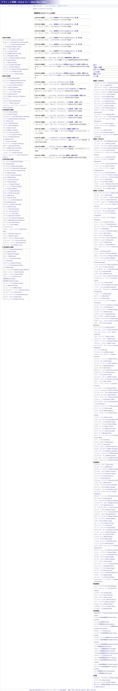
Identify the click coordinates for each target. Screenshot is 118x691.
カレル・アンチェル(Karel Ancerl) (103, 235)
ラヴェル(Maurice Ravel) (9, 251)
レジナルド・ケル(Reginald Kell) (103, 608)
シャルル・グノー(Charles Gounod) (12, 152)
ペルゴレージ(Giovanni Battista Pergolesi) (14, 58)
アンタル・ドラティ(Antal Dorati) (103, 195)
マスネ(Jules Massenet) (9, 202)
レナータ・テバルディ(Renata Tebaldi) (104, 682)
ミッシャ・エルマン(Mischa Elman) (104, 543)
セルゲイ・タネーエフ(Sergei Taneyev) (13, 238)
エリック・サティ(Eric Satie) (10, 213)
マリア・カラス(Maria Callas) (102, 680)
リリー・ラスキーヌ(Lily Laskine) (103, 561)
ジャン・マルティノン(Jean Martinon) (104, 244)
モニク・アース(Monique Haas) (102, 433)
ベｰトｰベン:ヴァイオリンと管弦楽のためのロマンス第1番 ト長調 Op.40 (68, 64)
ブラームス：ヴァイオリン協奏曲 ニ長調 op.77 (62, 146)
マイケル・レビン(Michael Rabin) (103, 536)
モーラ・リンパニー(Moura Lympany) (104, 431)
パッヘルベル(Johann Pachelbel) (12, 64)
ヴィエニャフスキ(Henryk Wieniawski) (13, 218)
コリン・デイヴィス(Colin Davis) (103, 242)
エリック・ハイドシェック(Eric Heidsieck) (105, 363)
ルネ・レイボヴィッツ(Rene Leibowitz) (104, 316)
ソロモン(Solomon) (99, 403)
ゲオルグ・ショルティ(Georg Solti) (103, 240)
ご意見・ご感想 (97, 67)
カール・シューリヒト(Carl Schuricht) (104, 150)
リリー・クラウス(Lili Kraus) (102, 439)
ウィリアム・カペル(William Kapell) (104, 352)
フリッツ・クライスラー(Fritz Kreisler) (104, 527)
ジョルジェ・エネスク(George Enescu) (105, 107)
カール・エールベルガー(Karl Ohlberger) (105, 586)
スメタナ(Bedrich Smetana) (10, 130)
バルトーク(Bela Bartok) (9, 256)
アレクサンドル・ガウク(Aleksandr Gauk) (105, 141)
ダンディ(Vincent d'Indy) (9, 197)
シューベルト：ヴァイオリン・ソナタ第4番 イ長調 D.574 (65, 122)
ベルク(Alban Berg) (8, 267)
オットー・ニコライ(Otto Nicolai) (12, 91)
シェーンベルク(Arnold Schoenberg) (13, 265)
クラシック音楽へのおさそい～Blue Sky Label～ (24, 2)
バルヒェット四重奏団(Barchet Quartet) (105, 648)
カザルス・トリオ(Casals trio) (102, 631)
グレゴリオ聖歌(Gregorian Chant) (12, 53)
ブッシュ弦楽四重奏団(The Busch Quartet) (105, 664)
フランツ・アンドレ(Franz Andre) (103, 282)
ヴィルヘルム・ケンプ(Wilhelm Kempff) (105, 455)
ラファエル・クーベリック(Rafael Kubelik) (105, 309)
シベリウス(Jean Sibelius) (10, 188)
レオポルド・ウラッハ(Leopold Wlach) (104, 606)
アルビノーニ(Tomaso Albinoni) (11, 67)
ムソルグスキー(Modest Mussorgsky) (13, 166)
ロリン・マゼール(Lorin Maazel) (103, 323)
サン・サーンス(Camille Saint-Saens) (13, 161)
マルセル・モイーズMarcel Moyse (103, 604)
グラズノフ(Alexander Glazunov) (12, 233)
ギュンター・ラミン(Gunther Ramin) (104, 101)
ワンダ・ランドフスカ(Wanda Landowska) (105, 451)
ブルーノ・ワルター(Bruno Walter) (103, 181)
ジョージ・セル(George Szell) (102, 251)
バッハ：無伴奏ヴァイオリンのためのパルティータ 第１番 (65, 37)
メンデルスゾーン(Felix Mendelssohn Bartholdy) (16, 116)
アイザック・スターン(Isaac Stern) (103, 464)
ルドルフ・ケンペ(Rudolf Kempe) (103, 311)
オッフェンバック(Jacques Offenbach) (13, 143)
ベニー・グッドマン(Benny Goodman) (104, 601)
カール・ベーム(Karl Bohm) (101, 228)
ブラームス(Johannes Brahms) (11, 136)
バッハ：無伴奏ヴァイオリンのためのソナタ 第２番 (63, 24)
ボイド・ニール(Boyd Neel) (101, 296)
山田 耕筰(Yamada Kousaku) (10, 281)
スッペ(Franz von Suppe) (10, 141)
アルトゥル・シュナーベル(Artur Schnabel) (106, 329)
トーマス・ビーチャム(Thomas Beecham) (105, 163)
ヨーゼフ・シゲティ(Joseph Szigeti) (104, 557)
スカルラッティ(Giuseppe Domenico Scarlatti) (15, 42)
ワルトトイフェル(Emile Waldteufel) (12, 200)
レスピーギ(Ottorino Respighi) (11, 254)
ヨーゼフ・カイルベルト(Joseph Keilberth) (105, 186)
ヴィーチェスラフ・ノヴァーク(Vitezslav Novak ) (16, 290)
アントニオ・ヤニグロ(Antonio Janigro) (105, 473)
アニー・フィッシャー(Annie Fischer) (104, 327)
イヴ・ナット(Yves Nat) (100, 350)
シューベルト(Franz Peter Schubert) (13, 85)
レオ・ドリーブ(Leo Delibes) (11, 224)
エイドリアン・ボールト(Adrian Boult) (104, 211)
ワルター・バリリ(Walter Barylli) (103, 575)
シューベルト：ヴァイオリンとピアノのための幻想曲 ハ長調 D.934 (67, 95)
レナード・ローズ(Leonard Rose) (103, 570)
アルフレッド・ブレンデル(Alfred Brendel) (105, 341)
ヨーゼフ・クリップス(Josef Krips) (103, 307)
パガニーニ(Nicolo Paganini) (10, 87)
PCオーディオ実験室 (99, 69)
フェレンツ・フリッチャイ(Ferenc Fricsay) (106, 174)
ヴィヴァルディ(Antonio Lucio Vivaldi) (13, 40)
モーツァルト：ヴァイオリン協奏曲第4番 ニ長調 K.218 (64, 57)
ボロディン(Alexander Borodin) (11, 145)
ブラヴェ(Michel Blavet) (9, 60)
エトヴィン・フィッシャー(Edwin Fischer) (105, 358)
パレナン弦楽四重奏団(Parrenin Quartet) (105, 657)
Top (51, 8)
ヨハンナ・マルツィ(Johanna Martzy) (104, 559)
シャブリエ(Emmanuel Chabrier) (12, 215)
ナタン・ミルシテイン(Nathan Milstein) (105, 518)
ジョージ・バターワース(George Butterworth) (15, 294)
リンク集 (95, 76)
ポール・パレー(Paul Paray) (101, 298)
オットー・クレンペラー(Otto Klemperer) (105, 224)
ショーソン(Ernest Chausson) (11, 209)
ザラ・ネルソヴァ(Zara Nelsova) (103, 498)
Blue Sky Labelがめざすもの (37, 689)
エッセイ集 (96, 71)
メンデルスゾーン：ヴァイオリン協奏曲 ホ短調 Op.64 (64, 128)
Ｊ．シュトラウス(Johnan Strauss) (12, 134)
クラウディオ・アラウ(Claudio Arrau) (104, 372)
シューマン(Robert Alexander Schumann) (14, 118)
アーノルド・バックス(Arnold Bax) (12, 292)
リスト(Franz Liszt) (8, 121)
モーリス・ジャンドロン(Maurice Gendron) (106, 550)
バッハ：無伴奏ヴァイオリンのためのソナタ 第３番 (63, 31)
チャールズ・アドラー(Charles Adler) (104, 114)
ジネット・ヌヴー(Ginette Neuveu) (103, 505)
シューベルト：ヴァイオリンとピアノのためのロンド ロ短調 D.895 (67, 88)
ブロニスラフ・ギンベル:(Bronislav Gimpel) (106, 529)
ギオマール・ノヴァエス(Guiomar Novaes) (106, 370)
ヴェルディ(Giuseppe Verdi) (10, 123)
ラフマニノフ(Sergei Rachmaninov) (12, 249)
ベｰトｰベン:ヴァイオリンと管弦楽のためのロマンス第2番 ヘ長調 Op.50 (68, 73)
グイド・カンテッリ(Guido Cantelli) (104, 105)
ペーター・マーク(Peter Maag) (102, 293)
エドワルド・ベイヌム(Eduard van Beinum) (106, 98)
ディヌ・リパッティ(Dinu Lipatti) (103, 408)
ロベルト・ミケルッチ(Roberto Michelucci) (106, 572)
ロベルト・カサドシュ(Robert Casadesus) (105, 446)
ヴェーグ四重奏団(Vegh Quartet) (103, 673)
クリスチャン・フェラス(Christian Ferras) (105, 489)
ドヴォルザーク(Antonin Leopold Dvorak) (14, 170)
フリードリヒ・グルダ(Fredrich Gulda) (104, 421)
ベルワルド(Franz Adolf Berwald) (12, 100)
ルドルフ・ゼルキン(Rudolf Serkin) (103, 442)
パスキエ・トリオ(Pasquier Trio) (103, 655)
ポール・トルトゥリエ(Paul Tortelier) (104, 534)
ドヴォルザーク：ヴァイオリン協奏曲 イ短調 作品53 (63, 155)
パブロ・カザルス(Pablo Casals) (103, 273)
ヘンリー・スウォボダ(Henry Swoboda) (105, 287)
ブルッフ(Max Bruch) (8, 195)
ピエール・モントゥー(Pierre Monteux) (104, 172)
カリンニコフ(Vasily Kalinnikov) (11, 190)
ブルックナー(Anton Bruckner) (11, 132)
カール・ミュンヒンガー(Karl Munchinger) (105, 231)
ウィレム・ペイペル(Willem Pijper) (12, 287)
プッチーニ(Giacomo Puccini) (11, 179)
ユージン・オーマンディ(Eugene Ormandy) (106, 305)
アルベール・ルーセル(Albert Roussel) (13, 299)
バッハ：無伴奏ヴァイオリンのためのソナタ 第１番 (64, 17)
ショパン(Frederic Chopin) (10, 114)
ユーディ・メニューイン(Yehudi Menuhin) (105, 554)
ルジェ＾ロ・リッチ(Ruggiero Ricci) (104, 566)
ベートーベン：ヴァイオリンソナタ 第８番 (61, 82)
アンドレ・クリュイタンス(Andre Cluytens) (106, 145)
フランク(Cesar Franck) (9, 127)
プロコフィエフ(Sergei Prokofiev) (12, 263)
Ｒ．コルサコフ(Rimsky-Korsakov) (12, 175)
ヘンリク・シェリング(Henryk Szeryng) (105, 532)
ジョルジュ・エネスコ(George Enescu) (105, 514)
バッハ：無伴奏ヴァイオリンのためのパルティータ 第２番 (65, 44)
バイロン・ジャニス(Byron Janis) (103, 417)
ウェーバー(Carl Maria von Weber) (12, 89)
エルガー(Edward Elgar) (9, 177)
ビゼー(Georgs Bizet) (8, 163)
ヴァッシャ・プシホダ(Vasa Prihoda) (104, 577)
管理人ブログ (97, 74)
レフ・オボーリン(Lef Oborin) (102, 444)
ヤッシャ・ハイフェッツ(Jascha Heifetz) (105, 552)
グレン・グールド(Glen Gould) (102, 381)
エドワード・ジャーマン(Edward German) (14, 242)
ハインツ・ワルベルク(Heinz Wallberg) (104, 258)
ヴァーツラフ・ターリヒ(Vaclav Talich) (104, 188)
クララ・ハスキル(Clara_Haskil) (103, 374)
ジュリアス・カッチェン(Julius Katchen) (105, 394)
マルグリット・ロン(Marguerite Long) (104, 428)
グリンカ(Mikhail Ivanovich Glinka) (12, 148)
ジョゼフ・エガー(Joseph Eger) (103, 592)
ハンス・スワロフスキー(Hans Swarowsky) (106, 264)
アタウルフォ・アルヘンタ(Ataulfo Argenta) (106, 83)
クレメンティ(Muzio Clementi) (11, 103)
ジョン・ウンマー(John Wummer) (103, 595)
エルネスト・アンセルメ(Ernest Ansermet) (105, 148)
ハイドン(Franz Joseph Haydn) (11, 78)
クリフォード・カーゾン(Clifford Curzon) (105, 377)
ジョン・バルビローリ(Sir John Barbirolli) (105, 253)
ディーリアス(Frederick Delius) (11, 222)
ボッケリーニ (6, 98)
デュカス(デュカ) (7, 227)
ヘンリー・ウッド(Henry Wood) (103, 130)
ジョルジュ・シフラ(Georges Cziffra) (104, 399)
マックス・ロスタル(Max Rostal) (103, 539)
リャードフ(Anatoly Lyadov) (10, 236)
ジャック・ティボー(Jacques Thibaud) (104, 509)
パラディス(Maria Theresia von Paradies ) (14, 96)
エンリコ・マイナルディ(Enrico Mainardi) (105, 484)
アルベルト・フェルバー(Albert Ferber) (105, 343)
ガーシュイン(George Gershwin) (12, 258)
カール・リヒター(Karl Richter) (102, 233)
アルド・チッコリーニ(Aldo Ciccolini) (104, 336)
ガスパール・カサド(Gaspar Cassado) (104, 487)
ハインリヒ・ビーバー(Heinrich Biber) (13, 73)
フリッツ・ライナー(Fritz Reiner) (103, 179)
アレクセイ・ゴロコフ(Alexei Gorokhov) (105, 471)
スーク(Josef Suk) (8, 260)
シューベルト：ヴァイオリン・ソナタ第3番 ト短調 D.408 (65, 115)
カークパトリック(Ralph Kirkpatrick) (104, 365)
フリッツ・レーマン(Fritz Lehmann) (104, 123)
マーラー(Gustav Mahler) (9, 181)
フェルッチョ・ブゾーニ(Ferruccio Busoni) (14, 240)
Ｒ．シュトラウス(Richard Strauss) (12, 186)
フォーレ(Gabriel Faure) (9, 206)
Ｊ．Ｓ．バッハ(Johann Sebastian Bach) (14, 44)
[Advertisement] (15, 22)
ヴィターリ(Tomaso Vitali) (10, 51)
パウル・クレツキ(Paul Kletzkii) (102, 271)
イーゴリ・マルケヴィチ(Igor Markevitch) (105, 199)
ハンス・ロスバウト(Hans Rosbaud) (104, 267)
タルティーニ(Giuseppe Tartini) (11, 49)
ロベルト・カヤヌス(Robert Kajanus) (104, 132)
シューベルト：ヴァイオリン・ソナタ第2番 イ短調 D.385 (65, 108)
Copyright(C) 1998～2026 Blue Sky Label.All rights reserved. (77, 689)
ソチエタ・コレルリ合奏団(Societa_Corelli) (106, 637)
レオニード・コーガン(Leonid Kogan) (104, 568)
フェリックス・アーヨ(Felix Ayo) (103, 525)
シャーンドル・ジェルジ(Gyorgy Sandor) (105, 388)
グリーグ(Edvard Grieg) (9, 173)
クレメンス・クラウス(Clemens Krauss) (105, 103)
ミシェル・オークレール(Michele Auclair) (105, 541)
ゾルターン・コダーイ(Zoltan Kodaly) (13, 274)
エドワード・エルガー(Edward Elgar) (104, 96)
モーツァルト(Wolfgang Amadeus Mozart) (14, 80)
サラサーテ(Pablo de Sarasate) (11, 193)
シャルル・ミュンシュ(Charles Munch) (104, 157)
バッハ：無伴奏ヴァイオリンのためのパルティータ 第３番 (65, 51)
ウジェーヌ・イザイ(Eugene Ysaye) (12, 245)
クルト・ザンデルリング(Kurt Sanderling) (105, 237)
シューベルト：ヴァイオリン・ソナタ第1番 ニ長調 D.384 (65, 102)
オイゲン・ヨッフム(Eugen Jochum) (104, 222)
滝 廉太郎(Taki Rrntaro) (9, 278)
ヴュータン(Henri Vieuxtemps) (11, 150)
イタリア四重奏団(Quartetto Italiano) (104, 624)
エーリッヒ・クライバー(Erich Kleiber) (104, 94)
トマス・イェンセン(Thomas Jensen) (104, 166)
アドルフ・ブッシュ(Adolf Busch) (103, 85)
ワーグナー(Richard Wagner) (10, 125)
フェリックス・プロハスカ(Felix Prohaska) (106, 276)
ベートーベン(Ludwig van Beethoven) (13, 82)
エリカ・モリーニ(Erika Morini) (102, 482)
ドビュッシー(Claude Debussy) (11, 184)
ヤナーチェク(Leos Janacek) (10, 211)
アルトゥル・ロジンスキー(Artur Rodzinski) (106, 89)
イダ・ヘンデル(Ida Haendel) (102, 478)
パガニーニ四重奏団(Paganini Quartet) (104, 651)
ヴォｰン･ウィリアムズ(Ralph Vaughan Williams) (16, 269)
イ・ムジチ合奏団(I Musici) (101, 622)
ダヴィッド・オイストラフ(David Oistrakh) (106, 516)
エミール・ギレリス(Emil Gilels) (103, 361)
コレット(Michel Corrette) (10, 62)
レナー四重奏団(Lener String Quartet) (104, 671)
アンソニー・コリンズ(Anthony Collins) (105, 143)
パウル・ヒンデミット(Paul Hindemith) (13, 272)
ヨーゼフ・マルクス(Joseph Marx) (12, 296)
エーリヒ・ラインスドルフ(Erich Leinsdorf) (106, 208)
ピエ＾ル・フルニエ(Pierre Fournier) (104, 523)
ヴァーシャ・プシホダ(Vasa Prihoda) (13, 283)
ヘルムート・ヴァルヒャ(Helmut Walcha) (105, 424)
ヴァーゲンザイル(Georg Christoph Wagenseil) (15, 69)
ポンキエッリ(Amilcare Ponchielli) (12, 204)
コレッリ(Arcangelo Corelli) (10, 55)
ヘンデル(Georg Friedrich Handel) (12, 46)
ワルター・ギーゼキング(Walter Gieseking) (106, 448)
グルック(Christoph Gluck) (10, 94)
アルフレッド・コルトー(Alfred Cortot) (104, 338)
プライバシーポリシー (52, 689)
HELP (94, 65)
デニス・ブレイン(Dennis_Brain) (103, 597)
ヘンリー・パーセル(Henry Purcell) (12, 71)
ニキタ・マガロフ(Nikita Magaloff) (103, 410)
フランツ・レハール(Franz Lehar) (12, 276)
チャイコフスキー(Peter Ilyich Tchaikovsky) (14, 168)
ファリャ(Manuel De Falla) (10, 285)
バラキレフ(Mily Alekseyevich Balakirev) (14, 220)
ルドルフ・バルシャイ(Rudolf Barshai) (104, 314)
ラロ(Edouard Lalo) (8, 139)
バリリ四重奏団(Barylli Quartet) (102, 646)
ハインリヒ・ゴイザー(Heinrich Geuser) (105, 599)
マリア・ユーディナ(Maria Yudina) (103, 426)
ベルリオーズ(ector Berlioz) (10, 112)
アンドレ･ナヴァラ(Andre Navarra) (103, 476)
